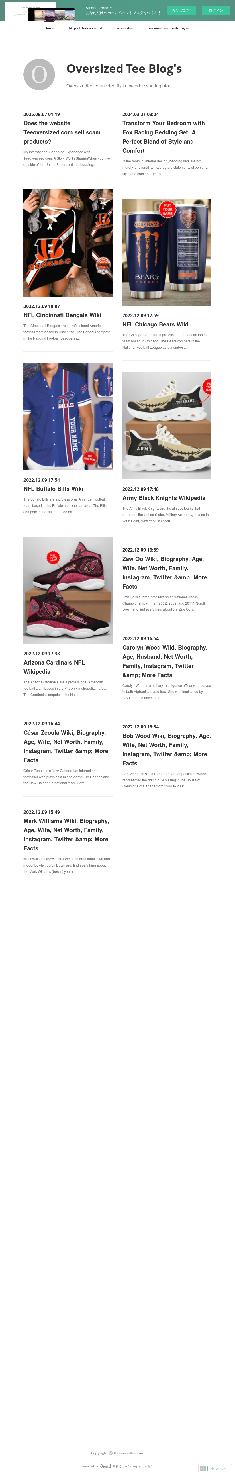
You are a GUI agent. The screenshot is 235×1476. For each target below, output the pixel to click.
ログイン (216, 10)
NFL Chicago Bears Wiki (155, 324)
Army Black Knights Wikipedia (163, 497)
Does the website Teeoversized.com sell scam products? (62, 132)
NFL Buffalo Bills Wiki (53, 488)
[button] (49, 28)
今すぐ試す (181, 10)
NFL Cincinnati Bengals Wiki (62, 315)
